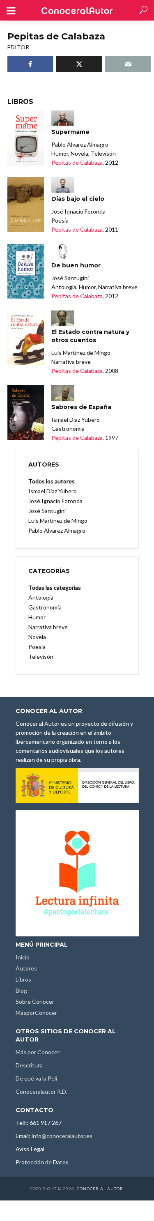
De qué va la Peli (36, 1078)
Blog (21, 990)
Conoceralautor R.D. (41, 1091)
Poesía (37, 646)
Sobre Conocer (35, 1001)
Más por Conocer (38, 1052)
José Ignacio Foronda (55, 500)
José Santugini (47, 510)
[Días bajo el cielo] (25, 204)
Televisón (40, 656)
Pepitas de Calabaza (77, 162)
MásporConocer (36, 1012)
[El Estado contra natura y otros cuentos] (25, 338)
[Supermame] (25, 138)
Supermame (70, 132)
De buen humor (76, 265)
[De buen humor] (25, 271)
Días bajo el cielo (77, 198)
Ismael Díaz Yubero (52, 490)
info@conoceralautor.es (62, 1135)
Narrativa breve (48, 626)
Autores (26, 968)
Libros (23, 979)
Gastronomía (45, 607)
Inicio (23, 957)
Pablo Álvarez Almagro (56, 530)
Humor (37, 617)
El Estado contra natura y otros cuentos (90, 336)
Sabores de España (81, 407)
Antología (40, 597)
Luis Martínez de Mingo (57, 520)
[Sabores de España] (25, 412)
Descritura (29, 1065)
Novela (37, 636)
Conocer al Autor (100, 1188)
